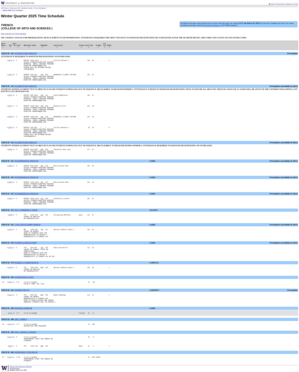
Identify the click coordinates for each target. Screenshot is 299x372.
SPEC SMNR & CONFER (25, 332)
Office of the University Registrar (21, 367)
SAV (42, 215)
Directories (281, 4)
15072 (10, 60)
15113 (10, 337)
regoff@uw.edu (15, 368)
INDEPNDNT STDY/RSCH (26, 352)
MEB (42, 149)
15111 (10, 313)
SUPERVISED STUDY (24, 277)
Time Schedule (39, 8)
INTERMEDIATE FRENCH (26, 161)
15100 (10, 229)
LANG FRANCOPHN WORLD (28, 225)
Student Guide (27, 8)
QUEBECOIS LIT (22, 290)
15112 (10, 324)
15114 (10, 357)
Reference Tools (292, 4)
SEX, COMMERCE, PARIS (26, 210)
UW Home (5, 8)
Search (272, 4)
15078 (10, 117)
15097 (10, 198)
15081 (10, 149)
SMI (42, 182)
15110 (10, 295)
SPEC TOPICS (21, 319)
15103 (10, 247)
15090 (10, 166)
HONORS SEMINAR (23, 308)
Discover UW (15, 8)
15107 (10, 282)
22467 (10, 346)
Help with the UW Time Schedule (13, 34)
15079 (10, 127)
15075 (10, 95)
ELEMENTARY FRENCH (26, 53)
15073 (10, 74)
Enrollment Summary (212, 25)
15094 (10, 182)
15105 (10, 267)
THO (42, 74)
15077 (10, 106)
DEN (42, 295)
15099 (10, 215)
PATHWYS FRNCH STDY (26, 243)
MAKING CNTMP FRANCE (27, 263)
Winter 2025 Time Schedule (13, 10)
